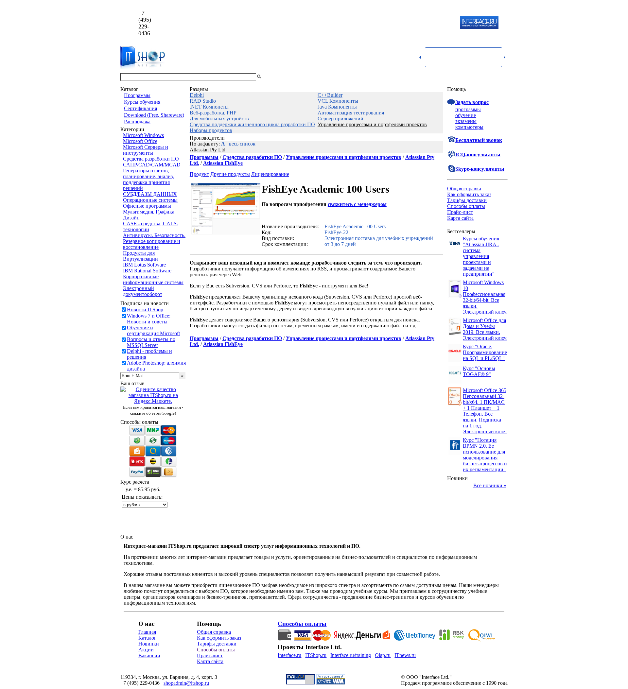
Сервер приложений (340, 118)
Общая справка (464, 188)
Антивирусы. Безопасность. (154, 235)
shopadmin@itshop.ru (398, 23)
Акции (146, 649)
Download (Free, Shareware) (154, 115)
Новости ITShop (145, 309)
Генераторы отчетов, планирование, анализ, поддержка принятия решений (148, 179)
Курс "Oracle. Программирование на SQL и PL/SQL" (485, 352)
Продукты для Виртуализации (140, 256)
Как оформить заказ (469, 194)
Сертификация (140, 108)
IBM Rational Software (147, 270)
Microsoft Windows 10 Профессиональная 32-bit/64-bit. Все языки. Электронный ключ (485, 297)
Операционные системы (150, 200)
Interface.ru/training (350, 655)
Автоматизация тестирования (351, 112)
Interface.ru (289, 655)
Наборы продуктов (211, 130)
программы (468, 109)
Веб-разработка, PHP (213, 112)
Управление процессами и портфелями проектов (372, 124)
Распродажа (137, 121)
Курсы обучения (142, 102)
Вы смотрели (273, 76)
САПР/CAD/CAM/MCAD (152, 164)
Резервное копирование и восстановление (151, 244)
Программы (137, 95)
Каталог (147, 638)
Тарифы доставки (467, 200)
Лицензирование (270, 174)
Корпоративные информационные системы (153, 279)
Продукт (199, 174)
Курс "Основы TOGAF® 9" (479, 371)
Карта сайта (460, 218)
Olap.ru (383, 655)
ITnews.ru (405, 655)
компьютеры (469, 127)
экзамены (466, 121)
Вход (502, 76)
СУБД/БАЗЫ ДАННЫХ (150, 194)
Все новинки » (489, 485)
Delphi (197, 95)
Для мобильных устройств (219, 118)
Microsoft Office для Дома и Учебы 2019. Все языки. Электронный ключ (485, 329)
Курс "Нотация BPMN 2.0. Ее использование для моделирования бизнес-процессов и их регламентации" (485, 454)
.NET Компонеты (209, 107)
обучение (465, 115)
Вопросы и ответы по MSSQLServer (151, 342)
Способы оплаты (466, 206)
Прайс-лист (460, 212)
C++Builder (330, 95)
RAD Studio (203, 101)
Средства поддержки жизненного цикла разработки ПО (252, 124)
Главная (147, 632)
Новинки (148, 643)
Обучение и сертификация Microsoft (153, 330)
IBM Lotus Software (144, 264)
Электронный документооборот (142, 291)
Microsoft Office (140, 141)
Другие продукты (230, 174)
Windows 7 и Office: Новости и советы (148, 318)
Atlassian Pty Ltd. (208, 149)
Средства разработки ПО (151, 159)
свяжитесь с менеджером (357, 204)
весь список (242, 143)
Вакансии (149, 655)
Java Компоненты (337, 107)
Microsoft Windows (143, 135)
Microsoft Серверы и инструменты (145, 150)
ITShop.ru (315, 655)
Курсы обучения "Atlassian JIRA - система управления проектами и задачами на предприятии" (481, 256)
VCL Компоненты (338, 101)
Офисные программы (147, 206)
